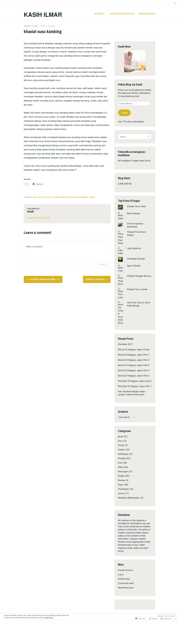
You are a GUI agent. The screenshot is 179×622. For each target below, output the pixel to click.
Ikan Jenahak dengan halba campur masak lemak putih (131, 393)
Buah (120, 436)
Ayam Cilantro (134, 265)
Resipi (121, 475)
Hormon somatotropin (64, 197)
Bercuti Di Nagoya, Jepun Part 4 (133, 370)
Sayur (121, 484)
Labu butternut (134, 248)
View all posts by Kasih (38, 217)
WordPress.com (125, 587)
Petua (121, 467)
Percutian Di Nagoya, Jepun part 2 (134, 380)
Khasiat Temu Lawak (137, 289)
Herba (121, 449)
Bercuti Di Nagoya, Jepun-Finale (134, 349)
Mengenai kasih (147, 13)
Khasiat (51, 26)
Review (121, 480)
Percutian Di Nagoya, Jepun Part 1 (135, 386)
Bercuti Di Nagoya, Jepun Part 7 (133, 354)
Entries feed (124, 578)
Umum (121, 493)
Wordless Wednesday (128, 497)
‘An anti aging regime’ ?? (44, 279)
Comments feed (125, 583)
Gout (49, 197)
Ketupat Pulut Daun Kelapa (136, 233)
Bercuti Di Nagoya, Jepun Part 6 (133, 359)
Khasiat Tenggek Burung (139, 275)
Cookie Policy (48, 617)
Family (121, 445)
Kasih (43, 26)
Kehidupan (123, 453)
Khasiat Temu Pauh (136, 206)
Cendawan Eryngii (136, 258)
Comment (102, 264)
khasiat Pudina (95, 279)
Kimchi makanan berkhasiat (135, 225)
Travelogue (123, 488)
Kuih (120, 462)
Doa (120, 440)
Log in (121, 574)
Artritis (42, 197)
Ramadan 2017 (125, 344)
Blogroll (99, 13)
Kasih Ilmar (43, 14)
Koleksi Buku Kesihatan (122, 13)
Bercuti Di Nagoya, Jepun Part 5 (133, 365)
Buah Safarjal (133, 213)
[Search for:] (175, 3)
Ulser (92, 197)
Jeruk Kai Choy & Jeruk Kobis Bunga (138, 304)
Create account (125, 570)
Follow (124, 112)
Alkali (34, 197)
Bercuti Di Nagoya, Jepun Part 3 (133, 375)
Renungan (123, 471)
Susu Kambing (81, 197)
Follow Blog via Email (130, 84)
